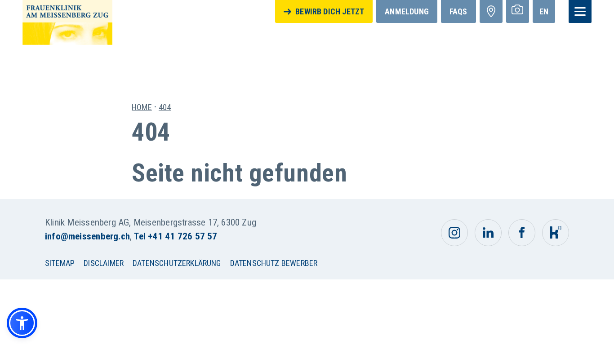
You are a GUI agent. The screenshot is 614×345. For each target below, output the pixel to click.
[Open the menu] (580, 11)
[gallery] (517, 11)
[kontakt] (491, 11)
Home (142, 107)
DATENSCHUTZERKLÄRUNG (177, 263)
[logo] (67, 21)
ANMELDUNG (407, 11)
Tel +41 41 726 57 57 (175, 236)
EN (543, 11)
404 (165, 107)
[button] (22, 323)
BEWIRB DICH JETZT (329, 11)
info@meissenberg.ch (87, 236)
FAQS (458, 11)
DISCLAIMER (104, 263)
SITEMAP (60, 263)
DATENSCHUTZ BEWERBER (274, 263)
